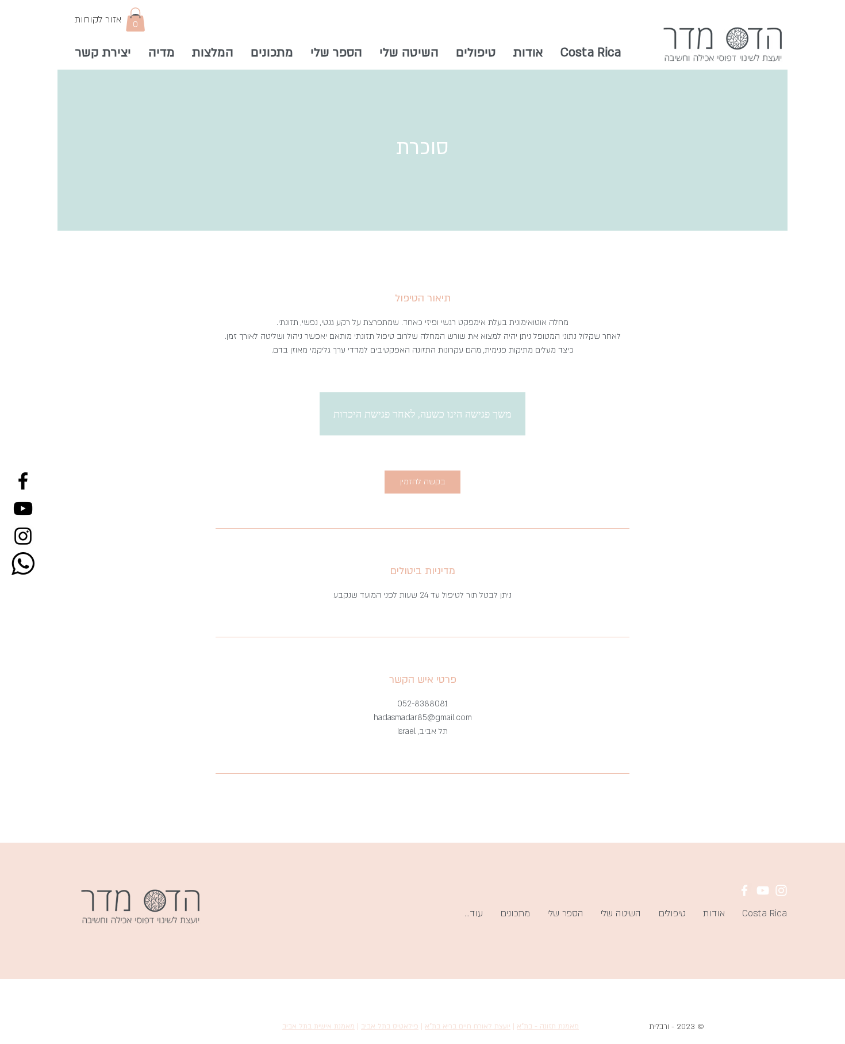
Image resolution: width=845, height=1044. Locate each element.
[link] (422, 482)
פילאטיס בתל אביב (389, 1026)
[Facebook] (22, 480)
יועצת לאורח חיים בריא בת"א (467, 1026)
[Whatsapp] (22, 563)
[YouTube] (22, 508)
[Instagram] (22, 536)
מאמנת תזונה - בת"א (548, 1026)
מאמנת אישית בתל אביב (318, 1026)
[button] (135, 19)
